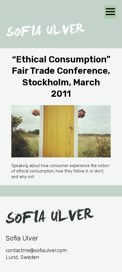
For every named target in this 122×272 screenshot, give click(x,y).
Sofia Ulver (45, 30)
